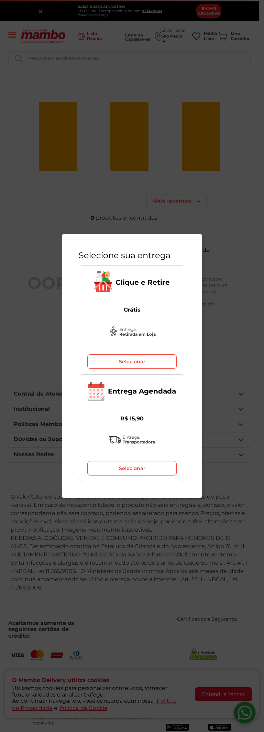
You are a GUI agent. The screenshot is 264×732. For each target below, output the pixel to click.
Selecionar (132, 361)
